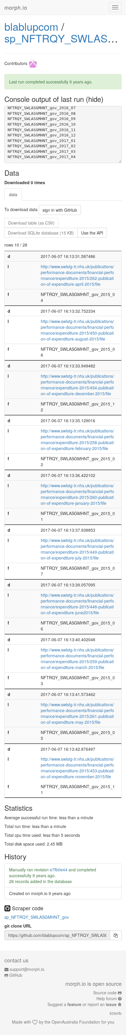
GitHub (15, 975)
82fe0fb (116, 1013)
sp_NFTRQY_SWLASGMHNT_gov (36, 917)
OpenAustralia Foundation (76, 1022)
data (13, 194)
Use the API (92, 233)
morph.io (15, 7)
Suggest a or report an (82, 1004)
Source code (105, 992)
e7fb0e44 (58, 870)
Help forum (106, 998)
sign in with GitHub (59, 210)
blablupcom (31, 26)
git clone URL (18, 926)
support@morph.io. (27, 969)
